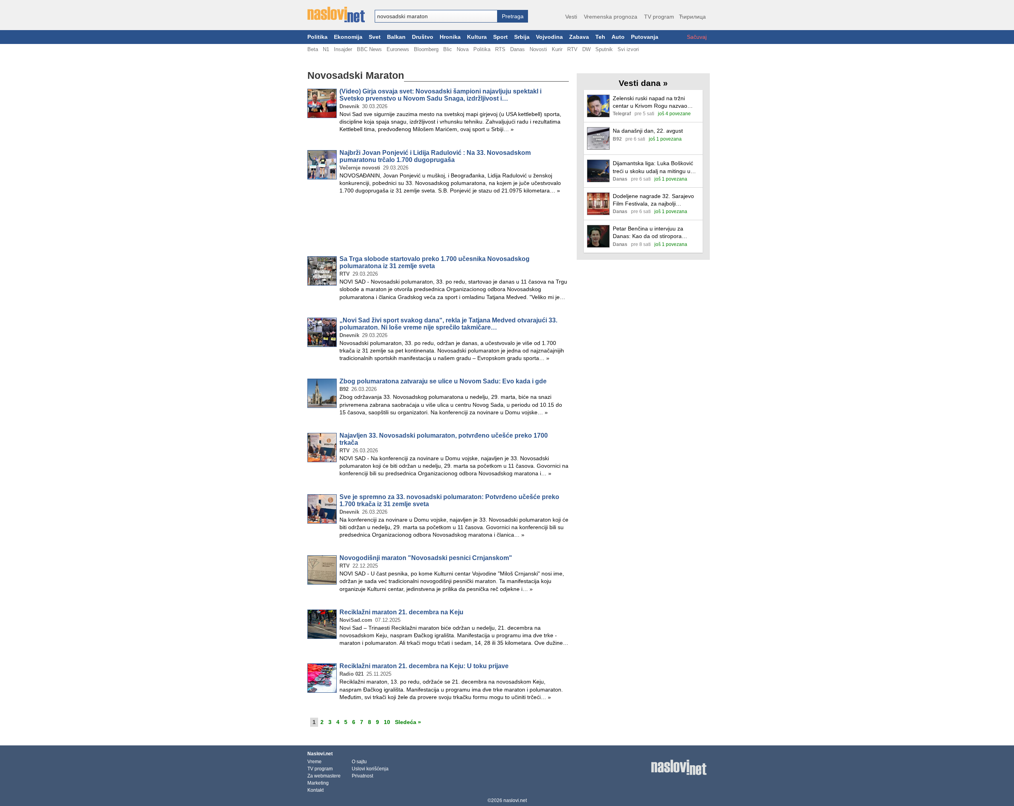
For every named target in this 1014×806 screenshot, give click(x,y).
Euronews (398, 49)
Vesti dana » (643, 83)
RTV (572, 49)
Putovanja (644, 37)
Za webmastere (324, 776)
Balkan (396, 37)
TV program (659, 16)
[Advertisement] (438, 226)
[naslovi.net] (336, 15)
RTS (500, 49)
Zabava (579, 37)
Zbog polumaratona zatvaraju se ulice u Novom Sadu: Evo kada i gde (443, 381)
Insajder (343, 49)
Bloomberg (426, 49)
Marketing (318, 783)
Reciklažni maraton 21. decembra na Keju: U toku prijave (424, 666)
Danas (517, 49)
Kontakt (315, 790)
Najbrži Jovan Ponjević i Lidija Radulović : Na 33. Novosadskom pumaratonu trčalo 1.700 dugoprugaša (435, 156)
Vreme (314, 761)
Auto (618, 37)
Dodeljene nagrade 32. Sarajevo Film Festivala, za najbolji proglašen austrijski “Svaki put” (653, 200)
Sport (500, 37)
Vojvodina (549, 37)
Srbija (522, 37)
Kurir (557, 49)
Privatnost (362, 776)
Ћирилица (692, 16)
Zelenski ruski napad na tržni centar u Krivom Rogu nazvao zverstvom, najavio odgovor (650, 102)
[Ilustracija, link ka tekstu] (598, 107)
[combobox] (436, 16)
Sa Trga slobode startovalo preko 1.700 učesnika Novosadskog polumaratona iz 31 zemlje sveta (434, 262)
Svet (375, 37)
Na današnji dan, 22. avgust (648, 131)
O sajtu (359, 761)
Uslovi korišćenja (370, 769)
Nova (463, 49)
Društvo (422, 37)
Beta (312, 49)
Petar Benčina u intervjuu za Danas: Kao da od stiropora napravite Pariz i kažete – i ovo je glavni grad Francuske (654, 232)
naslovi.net (515, 800)
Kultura (477, 37)
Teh (600, 37)
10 (387, 722)
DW (586, 49)
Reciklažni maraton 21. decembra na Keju (401, 612)
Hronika (450, 37)
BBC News (369, 49)
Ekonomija (348, 37)
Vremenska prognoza (610, 16)
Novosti (538, 49)
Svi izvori (628, 49)
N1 (326, 49)
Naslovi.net (320, 753)
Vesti (571, 16)
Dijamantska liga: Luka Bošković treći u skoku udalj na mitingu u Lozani (653, 167)
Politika (317, 37)
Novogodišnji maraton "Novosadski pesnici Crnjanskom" (425, 557)
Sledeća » (408, 722)
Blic (447, 49)
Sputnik (604, 49)
